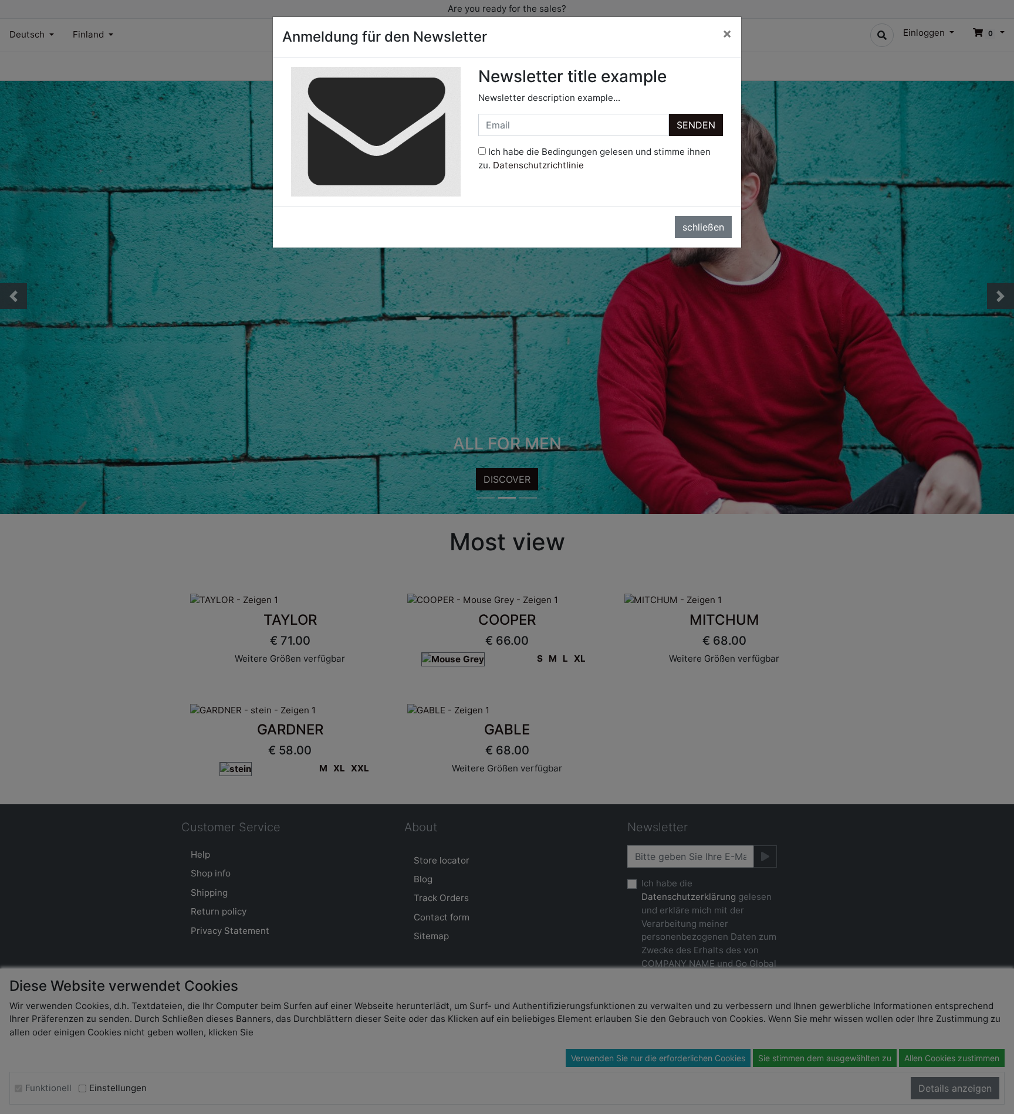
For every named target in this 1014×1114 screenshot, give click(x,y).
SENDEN (696, 125)
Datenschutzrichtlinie (538, 165)
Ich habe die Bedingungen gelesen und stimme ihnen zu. (594, 158)
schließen (703, 227)
